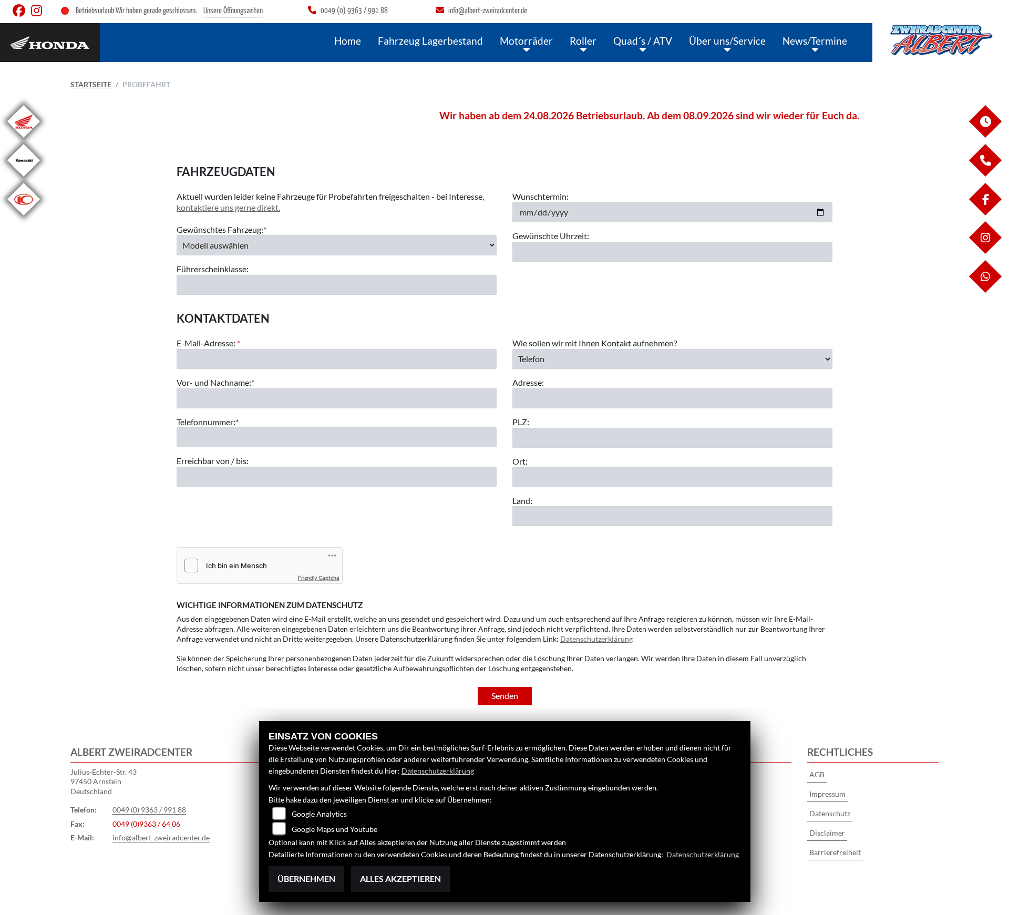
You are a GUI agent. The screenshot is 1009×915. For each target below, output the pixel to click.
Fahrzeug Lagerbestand (430, 41)
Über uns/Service (727, 41)
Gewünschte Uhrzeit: (550, 236)
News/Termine (815, 41)
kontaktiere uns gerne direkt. (228, 207)
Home (347, 41)
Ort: (520, 461)
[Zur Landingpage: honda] (23, 140)
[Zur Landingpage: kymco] (23, 217)
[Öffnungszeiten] (984, 135)
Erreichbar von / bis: (213, 461)
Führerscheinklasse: (213, 269)
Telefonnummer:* (208, 422)
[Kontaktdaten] (984, 174)
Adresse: (528, 382)
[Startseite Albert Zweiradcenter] (940, 40)
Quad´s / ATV (642, 41)
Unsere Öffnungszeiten (233, 11)
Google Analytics (319, 813)
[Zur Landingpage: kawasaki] (23, 178)
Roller (583, 41)
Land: (522, 501)
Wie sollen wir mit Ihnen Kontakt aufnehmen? (594, 343)
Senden (504, 696)
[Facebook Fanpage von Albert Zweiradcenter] (22, 13)
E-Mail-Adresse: (208, 343)
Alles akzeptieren (400, 878)
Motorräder (526, 41)
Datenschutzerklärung (596, 638)
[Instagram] (984, 251)
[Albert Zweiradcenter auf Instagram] (38, 13)
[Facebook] (984, 213)
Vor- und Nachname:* (215, 382)
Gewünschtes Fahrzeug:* (221, 229)
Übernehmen (306, 878)
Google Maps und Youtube (334, 829)
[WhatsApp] (984, 290)
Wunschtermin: (540, 196)
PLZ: (520, 422)
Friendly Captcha (318, 577)
